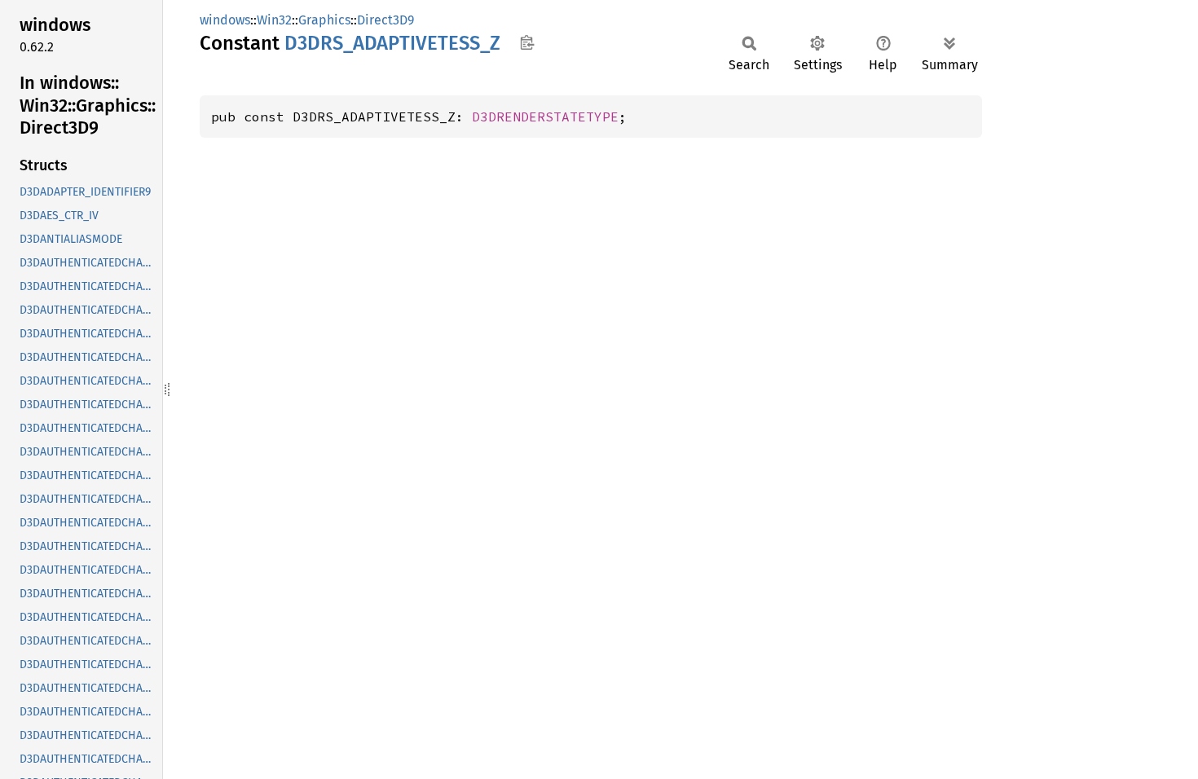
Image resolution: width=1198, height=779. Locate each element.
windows (225, 20)
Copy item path (526, 42)
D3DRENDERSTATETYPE (545, 116)
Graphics (324, 20)
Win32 (274, 20)
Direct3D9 (385, 20)
